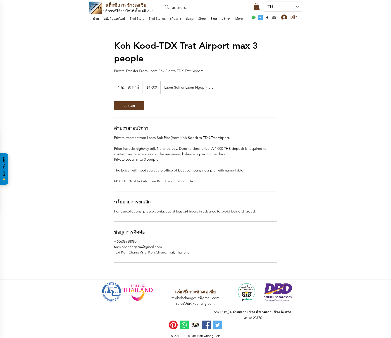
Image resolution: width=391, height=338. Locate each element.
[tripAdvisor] (274, 17)
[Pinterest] (173, 325)
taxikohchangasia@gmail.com (195, 298)
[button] (189, 18)
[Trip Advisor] (195, 325)
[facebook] (267, 17)
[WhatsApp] (253, 17)
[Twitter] (217, 325)
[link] (129, 105)
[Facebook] (206, 325)
